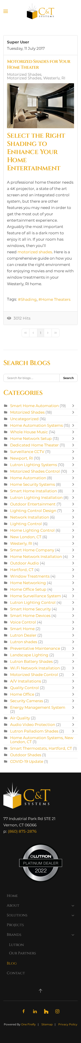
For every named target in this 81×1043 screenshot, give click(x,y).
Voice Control (23, 622)
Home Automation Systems (36, 425)
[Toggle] (74, 406)
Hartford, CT (22, 569)
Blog (12, 963)
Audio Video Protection (32, 724)
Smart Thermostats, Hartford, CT (41, 748)
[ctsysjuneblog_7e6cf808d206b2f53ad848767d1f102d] (40, 105)
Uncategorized (24, 419)
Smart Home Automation (34, 405)
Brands (14, 934)
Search (68, 378)
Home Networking (28, 583)
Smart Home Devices (30, 615)
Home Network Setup (31, 438)
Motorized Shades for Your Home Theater (38, 64)
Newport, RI (21, 458)
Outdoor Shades (25, 755)
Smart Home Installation (33, 491)
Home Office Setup (28, 589)
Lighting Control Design (33, 510)
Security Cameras (26, 701)
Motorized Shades (24, 74)
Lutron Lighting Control (33, 602)
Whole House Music (29, 432)
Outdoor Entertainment (33, 504)
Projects (15, 924)
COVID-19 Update (26, 761)
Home (12, 895)
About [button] (13, 905)
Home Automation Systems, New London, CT (41, 739)
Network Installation (29, 517)
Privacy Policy (67, 1024)
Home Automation (28, 478)
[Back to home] (40, 11)
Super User (18, 42)
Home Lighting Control (32, 530)
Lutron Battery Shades (31, 661)
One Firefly (28, 1024)
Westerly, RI (21, 543)
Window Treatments (30, 576)
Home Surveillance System (35, 596)
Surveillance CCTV (27, 451)
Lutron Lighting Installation (36, 497)
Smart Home (22, 628)
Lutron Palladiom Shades (34, 731)
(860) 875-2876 (22, 831)
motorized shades (35, 252)
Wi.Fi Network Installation (35, 668)
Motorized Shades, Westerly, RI (36, 78)
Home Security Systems (32, 484)
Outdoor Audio (24, 563)
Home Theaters (55, 299)
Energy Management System (37, 707)
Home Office (22, 694)
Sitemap (47, 1024)
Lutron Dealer (23, 635)
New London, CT (25, 537)
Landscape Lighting (29, 655)
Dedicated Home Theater (34, 445)
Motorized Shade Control (34, 674)
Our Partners (22, 953)
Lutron (16, 944)
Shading (29, 299)
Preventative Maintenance (35, 648)
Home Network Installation (36, 556)
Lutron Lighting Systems (33, 464)
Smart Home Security (30, 609)
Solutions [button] (17, 915)
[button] (5, 11)
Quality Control (24, 687)
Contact (16, 973)
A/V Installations (25, 681)
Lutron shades (23, 642)
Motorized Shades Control (35, 471)
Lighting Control (26, 524)
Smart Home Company (32, 550)
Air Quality (20, 718)
